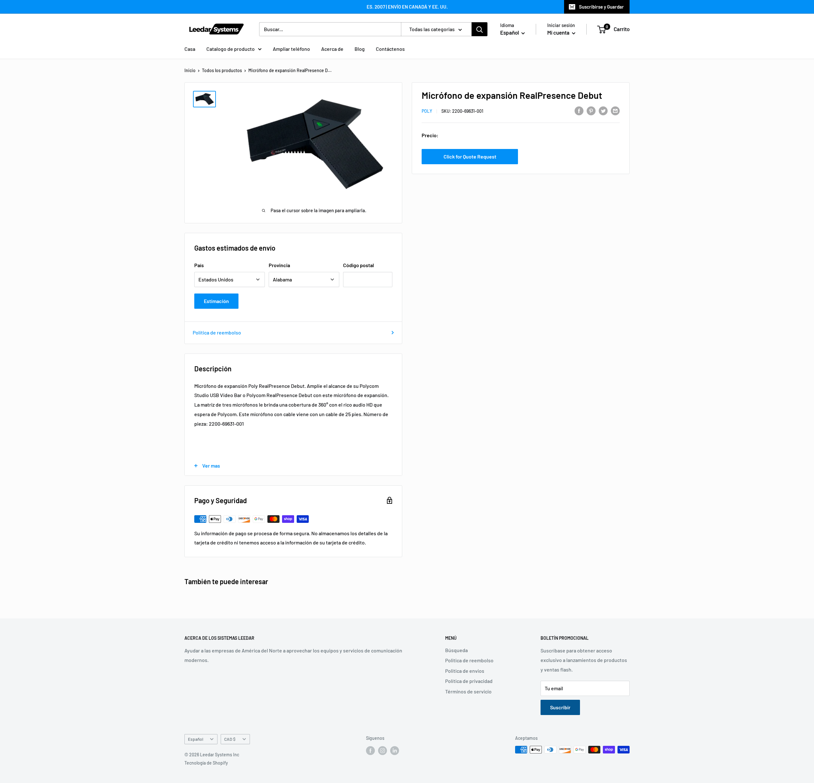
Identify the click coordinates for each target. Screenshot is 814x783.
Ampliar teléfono (291, 49)
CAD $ (230, 739)
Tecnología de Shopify (206, 763)
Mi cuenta (558, 32)
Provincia (279, 265)
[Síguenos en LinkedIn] (394, 750)
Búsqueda (456, 650)
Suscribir (560, 707)
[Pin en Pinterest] (591, 110)
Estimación (216, 301)
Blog (360, 49)
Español (195, 739)
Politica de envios (464, 671)
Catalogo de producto (230, 49)
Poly (427, 111)
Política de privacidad (469, 681)
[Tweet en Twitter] (603, 110)
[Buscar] (479, 29)
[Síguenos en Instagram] (382, 750)
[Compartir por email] (615, 110)
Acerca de (332, 49)
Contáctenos (390, 49)
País (199, 265)
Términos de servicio (468, 691)
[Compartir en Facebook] (579, 110)
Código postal (358, 265)
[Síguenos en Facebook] (370, 750)
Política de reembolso (217, 332)
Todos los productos (222, 70)
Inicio (190, 70)
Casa (189, 49)
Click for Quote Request (470, 156)
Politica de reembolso (469, 660)
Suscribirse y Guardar (601, 7)
